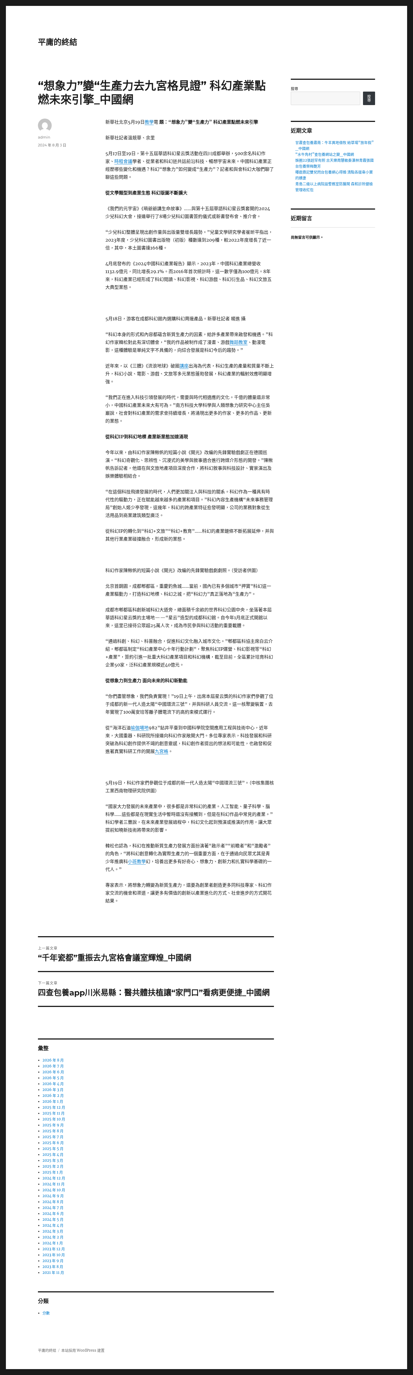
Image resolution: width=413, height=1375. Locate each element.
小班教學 (137, 861)
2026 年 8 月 (53, 1060)
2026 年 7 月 (53, 1066)
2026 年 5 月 (53, 1078)
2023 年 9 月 (52, 1260)
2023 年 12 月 (53, 1249)
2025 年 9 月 (53, 1125)
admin (44, 137)
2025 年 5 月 (52, 1148)
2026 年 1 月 (52, 1101)
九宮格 (161, 751)
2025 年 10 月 (53, 1119)
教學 (149, 122)
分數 (46, 1313)
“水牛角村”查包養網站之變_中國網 (324, 154)
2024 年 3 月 (52, 1231)
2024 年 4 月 (52, 1225)
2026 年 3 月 (52, 1089)
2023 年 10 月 (53, 1255)
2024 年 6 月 (53, 1213)
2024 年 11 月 (53, 1184)
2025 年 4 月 (52, 1154)
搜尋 (294, 88)
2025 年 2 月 (52, 1166)
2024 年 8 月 (52, 1201)
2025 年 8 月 (52, 1131)
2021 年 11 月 (53, 1272)
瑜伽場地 (140, 727)
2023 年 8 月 (52, 1266)
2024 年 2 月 (52, 1237)
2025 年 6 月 (53, 1142)
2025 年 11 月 (53, 1113)
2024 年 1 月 (52, 1243)
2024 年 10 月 (53, 1190)
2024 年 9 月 (53, 1196)
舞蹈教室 (239, 342)
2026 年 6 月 (53, 1072)
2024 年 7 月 (52, 1207)
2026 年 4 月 (53, 1083)
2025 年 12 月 (53, 1107)
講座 (184, 366)
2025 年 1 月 (52, 1172)
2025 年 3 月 (52, 1160)
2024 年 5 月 (52, 1219)
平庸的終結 (57, 42)
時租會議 (123, 161)
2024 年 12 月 (53, 1178)
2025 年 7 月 (52, 1137)
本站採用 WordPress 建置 (83, 1350)
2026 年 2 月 (53, 1095)
